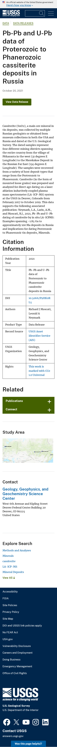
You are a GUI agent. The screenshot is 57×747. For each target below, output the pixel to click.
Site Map (8, 618)
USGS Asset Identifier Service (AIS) (39, 335)
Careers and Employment (17, 652)
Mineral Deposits (13, 572)
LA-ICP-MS (10, 566)
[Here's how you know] (28, 4)
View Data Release (17, 101)
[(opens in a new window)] (7, 722)
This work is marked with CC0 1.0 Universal (39, 371)
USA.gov (8, 639)
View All (8, 577)
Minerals (8, 555)
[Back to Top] (45, 735)
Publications (14, 401)
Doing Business (11, 659)
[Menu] (50, 13)
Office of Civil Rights (15, 673)
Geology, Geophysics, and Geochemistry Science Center (25, 494)
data (6, 23)
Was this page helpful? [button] (28, 743)
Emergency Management (17, 666)
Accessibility (10, 591)
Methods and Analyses (17, 550)
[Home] (11, 15)
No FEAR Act (10, 632)
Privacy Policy (11, 612)
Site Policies (10, 605)
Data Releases (23, 23)
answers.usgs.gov (13, 736)
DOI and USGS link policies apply (22, 625)
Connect (11, 409)
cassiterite (9, 561)
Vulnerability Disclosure (17, 646)
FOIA (6, 598)
